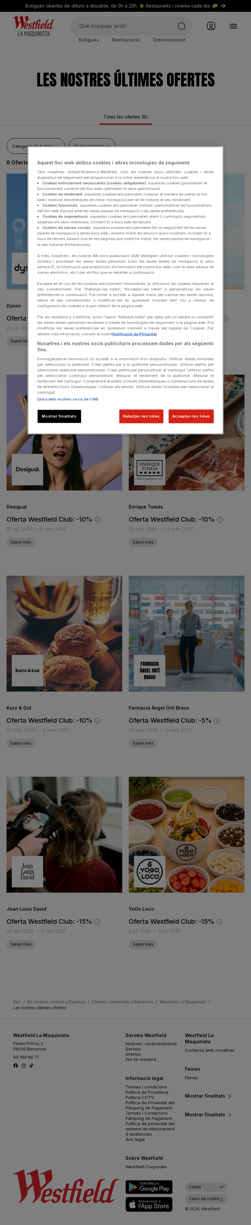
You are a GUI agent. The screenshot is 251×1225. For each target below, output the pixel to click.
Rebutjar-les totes (141, 416)
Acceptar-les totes (191, 416)
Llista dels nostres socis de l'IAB (67, 399)
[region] (125, 290)
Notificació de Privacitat (134, 333)
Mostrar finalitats (59, 416)
